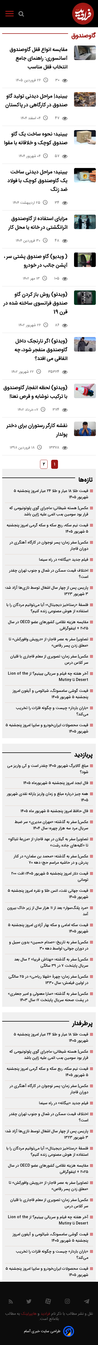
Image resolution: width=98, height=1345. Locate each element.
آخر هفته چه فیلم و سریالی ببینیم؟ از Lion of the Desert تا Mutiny (48, 677)
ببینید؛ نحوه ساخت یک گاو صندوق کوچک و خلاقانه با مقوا (36, 138)
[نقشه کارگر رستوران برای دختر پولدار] (85, 429)
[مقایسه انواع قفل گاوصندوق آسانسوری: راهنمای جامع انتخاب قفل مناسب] (85, 53)
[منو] (9, 14)
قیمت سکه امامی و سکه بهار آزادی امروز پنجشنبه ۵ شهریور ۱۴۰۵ (48, 928)
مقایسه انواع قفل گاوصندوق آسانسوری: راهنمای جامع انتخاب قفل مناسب (39, 58)
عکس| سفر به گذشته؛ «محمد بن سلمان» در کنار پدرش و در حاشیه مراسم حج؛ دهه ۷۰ (51, 859)
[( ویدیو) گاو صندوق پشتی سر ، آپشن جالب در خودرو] (85, 260)
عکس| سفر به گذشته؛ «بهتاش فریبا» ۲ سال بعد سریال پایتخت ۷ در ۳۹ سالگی (51, 962)
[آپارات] (48, 1302)
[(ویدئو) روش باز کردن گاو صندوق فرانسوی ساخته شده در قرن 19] (85, 297)
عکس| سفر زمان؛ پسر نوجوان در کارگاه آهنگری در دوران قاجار (49, 545)
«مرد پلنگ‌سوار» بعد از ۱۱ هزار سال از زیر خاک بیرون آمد (47, 911)
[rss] (11, 1302)
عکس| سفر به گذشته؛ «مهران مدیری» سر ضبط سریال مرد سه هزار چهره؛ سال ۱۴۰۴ (51, 825)
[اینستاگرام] (67, 1302)
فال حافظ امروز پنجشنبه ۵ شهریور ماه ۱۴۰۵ (54, 811)
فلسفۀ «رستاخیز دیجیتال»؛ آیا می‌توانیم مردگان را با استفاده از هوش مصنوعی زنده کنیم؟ (47, 608)
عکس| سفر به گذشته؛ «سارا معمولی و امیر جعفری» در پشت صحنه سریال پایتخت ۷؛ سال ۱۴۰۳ (48, 997)
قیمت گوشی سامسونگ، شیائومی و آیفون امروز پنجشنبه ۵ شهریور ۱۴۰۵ (50, 694)
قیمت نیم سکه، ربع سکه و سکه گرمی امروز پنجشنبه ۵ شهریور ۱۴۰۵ (47, 528)
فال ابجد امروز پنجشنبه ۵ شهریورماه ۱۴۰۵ (55, 783)
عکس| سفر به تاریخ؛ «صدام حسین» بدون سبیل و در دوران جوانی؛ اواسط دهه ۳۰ (48, 945)
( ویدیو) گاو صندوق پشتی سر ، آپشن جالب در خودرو (36, 261)
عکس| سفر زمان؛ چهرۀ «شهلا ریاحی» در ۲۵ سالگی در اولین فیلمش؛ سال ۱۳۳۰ (48, 980)
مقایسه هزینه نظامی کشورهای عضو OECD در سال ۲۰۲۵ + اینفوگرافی (48, 625)
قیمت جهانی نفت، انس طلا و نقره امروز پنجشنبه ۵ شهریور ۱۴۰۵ (48, 894)
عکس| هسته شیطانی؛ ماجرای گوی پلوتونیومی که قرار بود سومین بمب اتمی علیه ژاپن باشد (48, 511)
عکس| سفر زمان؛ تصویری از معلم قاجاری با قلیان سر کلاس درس (49, 659)
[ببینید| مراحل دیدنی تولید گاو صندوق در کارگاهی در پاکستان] (85, 99)
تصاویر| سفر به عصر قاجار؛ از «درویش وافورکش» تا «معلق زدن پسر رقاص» (48, 642)
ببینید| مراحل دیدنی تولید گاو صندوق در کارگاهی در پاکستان (36, 100)
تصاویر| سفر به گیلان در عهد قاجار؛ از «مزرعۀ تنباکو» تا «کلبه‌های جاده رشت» (48, 842)
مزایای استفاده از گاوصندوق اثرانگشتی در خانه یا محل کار (38, 223)
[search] (21, 15)
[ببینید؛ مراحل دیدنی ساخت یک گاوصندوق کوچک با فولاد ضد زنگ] (85, 175)
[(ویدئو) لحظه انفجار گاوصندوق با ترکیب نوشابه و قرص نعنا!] (85, 391)
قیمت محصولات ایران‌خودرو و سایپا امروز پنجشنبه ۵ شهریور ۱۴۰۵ (46, 728)
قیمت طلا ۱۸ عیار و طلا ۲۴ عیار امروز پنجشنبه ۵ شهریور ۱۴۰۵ (51, 494)
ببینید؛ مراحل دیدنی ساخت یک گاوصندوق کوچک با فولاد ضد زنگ (37, 181)
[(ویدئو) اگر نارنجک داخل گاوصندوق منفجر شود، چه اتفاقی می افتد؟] (85, 344)
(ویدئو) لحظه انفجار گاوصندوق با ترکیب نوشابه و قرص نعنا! (35, 392)
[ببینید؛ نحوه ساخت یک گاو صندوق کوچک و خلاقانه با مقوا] (85, 137)
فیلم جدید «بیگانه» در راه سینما (63, 560)
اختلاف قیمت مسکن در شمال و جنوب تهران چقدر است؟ (48, 574)
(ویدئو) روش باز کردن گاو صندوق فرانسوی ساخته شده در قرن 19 (36, 303)
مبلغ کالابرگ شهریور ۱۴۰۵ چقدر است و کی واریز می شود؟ (47, 769)
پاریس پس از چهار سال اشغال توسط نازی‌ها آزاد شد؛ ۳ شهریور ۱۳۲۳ (46, 591)
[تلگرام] (86, 1303)
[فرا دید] (83, 14)
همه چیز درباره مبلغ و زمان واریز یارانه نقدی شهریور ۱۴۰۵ (47, 797)
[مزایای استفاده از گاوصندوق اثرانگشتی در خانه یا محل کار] (85, 222)
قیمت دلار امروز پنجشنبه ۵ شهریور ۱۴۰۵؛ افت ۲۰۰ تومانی (49, 876)
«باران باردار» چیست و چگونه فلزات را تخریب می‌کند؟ (52, 711)
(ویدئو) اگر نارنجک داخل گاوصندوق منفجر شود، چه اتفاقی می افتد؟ (41, 350)
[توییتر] (29, 1303)
